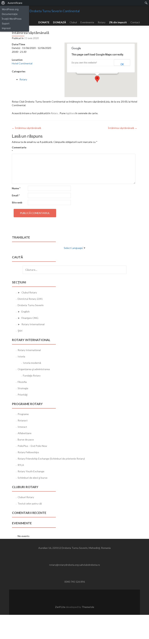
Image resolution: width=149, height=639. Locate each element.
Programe (23, 414)
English (25, 311)
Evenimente (87, 22)
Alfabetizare (24, 433)
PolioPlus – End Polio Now (32, 445)
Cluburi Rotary (26, 497)
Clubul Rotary (29, 292)
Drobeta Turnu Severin (31, 305)
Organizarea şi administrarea (34, 369)
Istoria (21, 356)
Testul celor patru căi (30, 503)
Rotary (101, 22)
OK (122, 64)
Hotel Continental (22, 63)
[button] (97, 79)
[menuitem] (3, 3)
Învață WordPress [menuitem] (11, 18)
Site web (17, 202)
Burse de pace (26, 439)
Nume (16, 188)
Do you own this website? (84, 62)
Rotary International (33, 324)
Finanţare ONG (29, 317)
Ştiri (20, 330)
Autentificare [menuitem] (15, 2)
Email (16, 195)
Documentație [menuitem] (10, 14)
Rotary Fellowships (28, 452)
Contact (135, 22)
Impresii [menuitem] (6, 28)
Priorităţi (22, 394)
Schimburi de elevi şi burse (32, 477)
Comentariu (19, 149)
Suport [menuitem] (5, 23)
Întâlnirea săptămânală (26, 127)
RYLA (21, 464)
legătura (70, 113)
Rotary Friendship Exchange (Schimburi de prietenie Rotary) (51, 458)
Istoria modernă (32, 362)
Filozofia (22, 381)
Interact (22, 426)
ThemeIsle (88, 606)
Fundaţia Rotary (32, 375)
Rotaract (23, 420)
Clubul (73, 22)
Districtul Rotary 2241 (30, 298)
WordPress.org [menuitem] (10, 9)
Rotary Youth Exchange (31, 471)
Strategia (23, 388)
